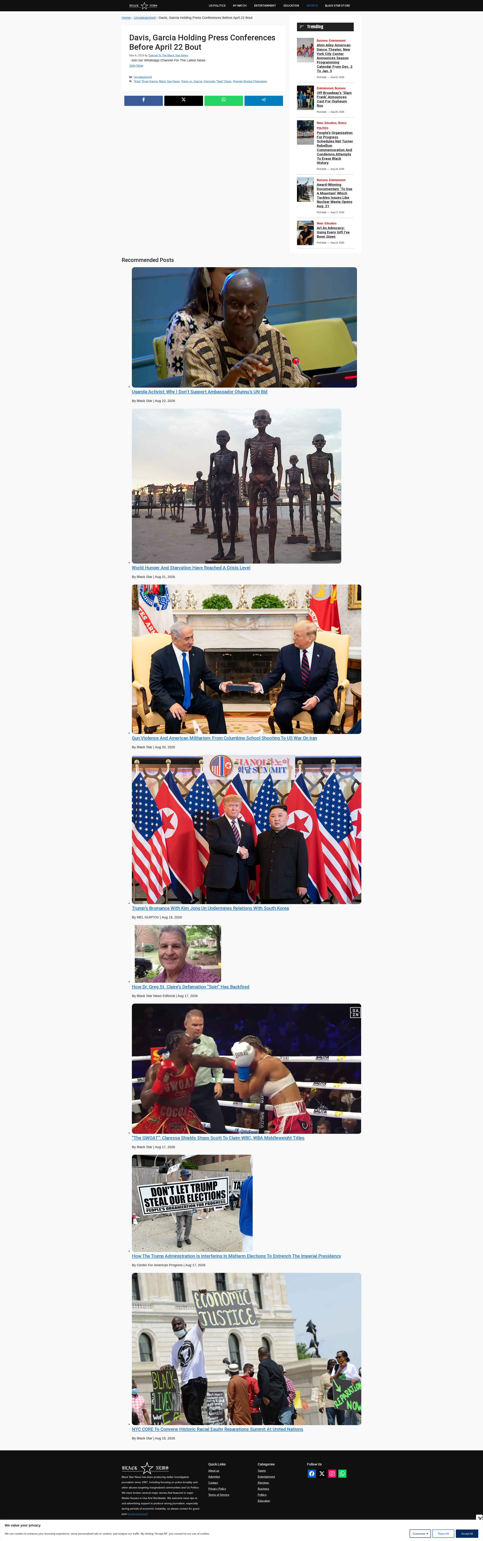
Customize (419, 1533)
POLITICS (322, 128)
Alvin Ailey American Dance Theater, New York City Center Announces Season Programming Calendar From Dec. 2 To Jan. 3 (334, 58)
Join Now (136, 65)
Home (126, 18)
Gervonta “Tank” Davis (218, 81)
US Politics (217, 5)
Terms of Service (218, 1494)
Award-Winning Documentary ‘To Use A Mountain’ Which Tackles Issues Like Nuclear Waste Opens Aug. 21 (334, 195)
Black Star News (169, 81)
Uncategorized (145, 18)
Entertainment (265, 5)
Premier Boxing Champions (250, 81)
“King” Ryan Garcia (146, 81)
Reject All (443, 1533)
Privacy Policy (217, 1488)
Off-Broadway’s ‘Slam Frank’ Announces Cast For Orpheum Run (334, 99)
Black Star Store (337, 5)
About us (213, 1470)
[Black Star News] (143, 5)
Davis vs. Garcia (191, 81)
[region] (241, 1530)
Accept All (467, 1533)
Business (322, 40)
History (342, 122)
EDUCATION (291, 5)
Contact (213, 1482)
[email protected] (138, 1513)
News (320, 122)
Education (330, 122)
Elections (263, 1482)
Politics (262, 1494)
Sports (312, 5)
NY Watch (240, 5)
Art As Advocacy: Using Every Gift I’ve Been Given (333, 232)
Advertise (214, 1476)
